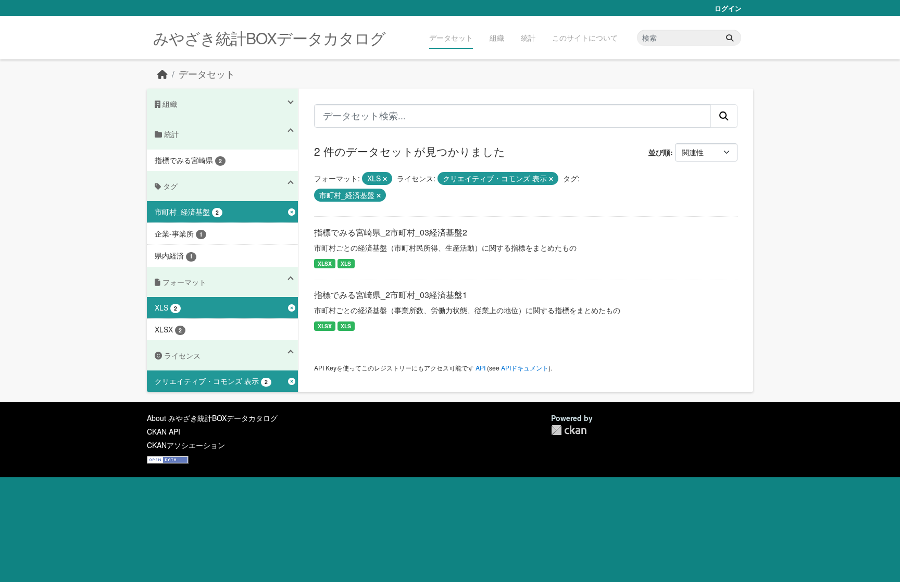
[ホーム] (162, 73)
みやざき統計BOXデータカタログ (269, 38)
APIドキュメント (524, 367)
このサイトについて (585, 37)
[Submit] (729, 38)
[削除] (385, 179)
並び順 (659, 152)
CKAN (568, 430)
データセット (451, 37)
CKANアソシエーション (186, 445)
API (480, 367)
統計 (528, 37)
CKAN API (163, 431)
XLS (346, 263)
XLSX (325, 263)
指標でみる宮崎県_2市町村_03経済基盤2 (390, 232)
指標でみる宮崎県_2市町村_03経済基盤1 (390, 295)
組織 (497, 37)
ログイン (728, 8)
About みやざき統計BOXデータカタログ (212, 418)
